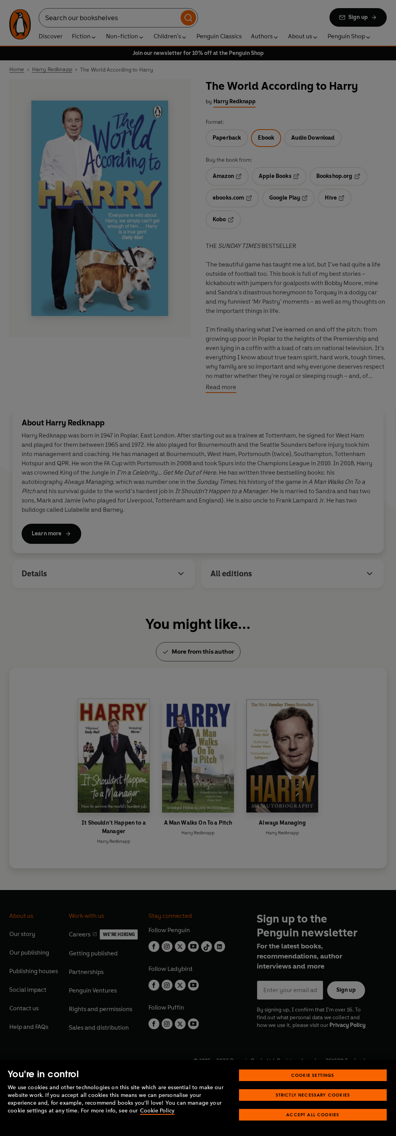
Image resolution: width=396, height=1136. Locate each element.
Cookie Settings (313, 1075)
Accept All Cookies (312, 1114)
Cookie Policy (157, 1110)
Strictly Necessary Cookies (313, 1095)
